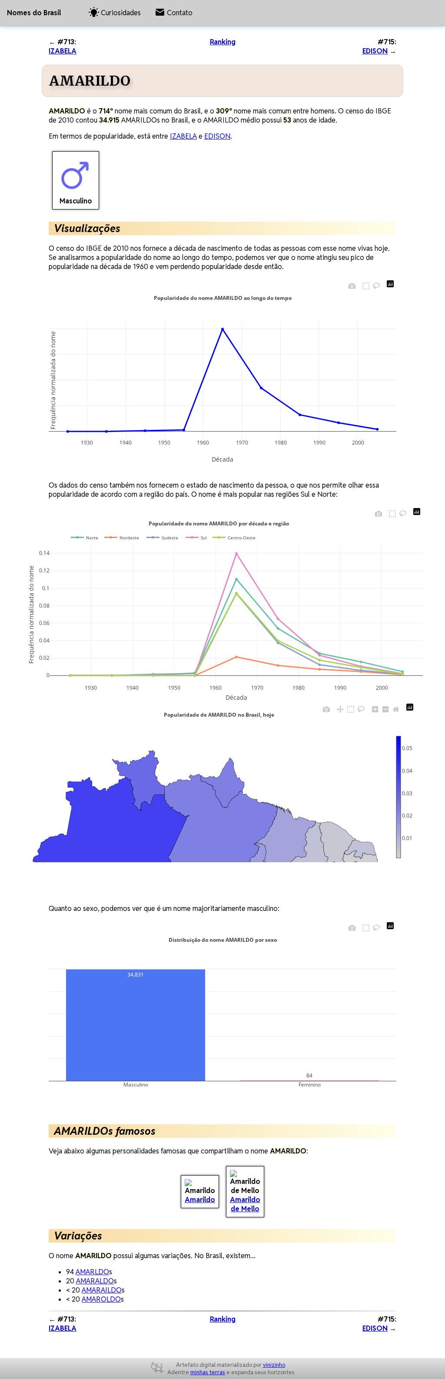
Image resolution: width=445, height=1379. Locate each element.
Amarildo (200, 1199)
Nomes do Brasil (34, 12)
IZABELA (62, 51)
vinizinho (274, 1365)
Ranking (223, 42)
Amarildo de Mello (245, 1204)
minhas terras (207, 1372)
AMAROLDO (101, 1299)
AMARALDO (95, 1281)
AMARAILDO (102, 1290)
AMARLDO (92, 1271)
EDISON (375, 51)
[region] (203, 797)
